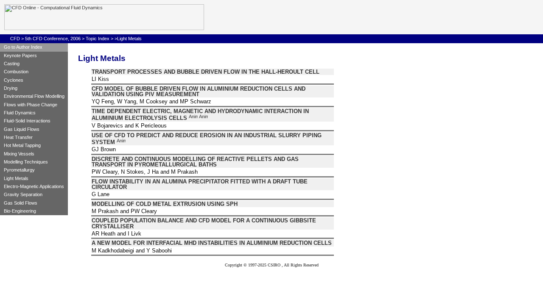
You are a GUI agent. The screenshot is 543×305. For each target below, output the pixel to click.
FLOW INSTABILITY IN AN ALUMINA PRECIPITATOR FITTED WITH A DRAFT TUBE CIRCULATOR (200, 184)
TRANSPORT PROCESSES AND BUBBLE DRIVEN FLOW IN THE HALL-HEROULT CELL (205, 72)
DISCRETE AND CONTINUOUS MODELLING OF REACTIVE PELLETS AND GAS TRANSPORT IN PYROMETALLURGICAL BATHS (195, 162)
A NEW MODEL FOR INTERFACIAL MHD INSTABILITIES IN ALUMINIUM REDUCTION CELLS (212, 243)
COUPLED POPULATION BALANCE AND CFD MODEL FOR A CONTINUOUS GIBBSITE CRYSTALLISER (204, 223)
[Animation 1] (193, 118)
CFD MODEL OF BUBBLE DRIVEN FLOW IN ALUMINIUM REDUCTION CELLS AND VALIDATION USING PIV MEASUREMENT (198, 91)
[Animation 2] (203, 118)
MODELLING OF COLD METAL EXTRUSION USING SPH (165, 204)
